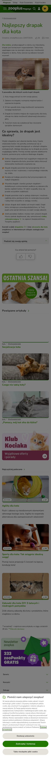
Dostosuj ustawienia (25, 736)
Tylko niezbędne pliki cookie (25, 751)
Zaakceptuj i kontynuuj (25, 744)
